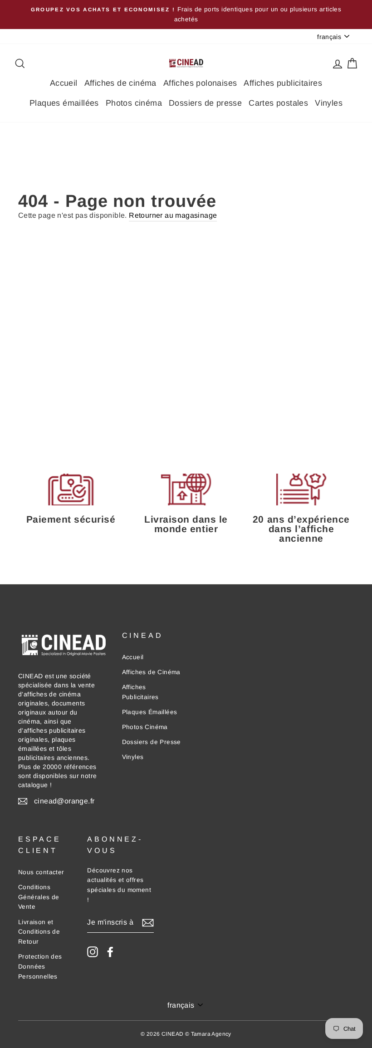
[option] (186, 14)
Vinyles (329, 103)
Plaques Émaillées (149, 712)
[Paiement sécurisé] (70, 489)
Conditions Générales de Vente (38, 897)
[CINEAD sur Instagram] (92, 951)
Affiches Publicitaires (140, 692)
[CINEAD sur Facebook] (110, 951)
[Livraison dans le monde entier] (186, 489)
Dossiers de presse (205, 103)
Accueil (64, 83)
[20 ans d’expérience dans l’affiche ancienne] (301, 489)
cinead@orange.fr (64, 801)
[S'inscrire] (148, 922)
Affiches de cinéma (120, 83)
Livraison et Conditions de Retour (39, 932)
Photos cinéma (134, 103)
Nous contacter (41, 872)
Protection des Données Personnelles (40, 966)
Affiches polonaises (200, 83)
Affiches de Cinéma (151, 672)
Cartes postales (278, 103)
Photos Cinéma (145, 727)
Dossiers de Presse (151, 742)
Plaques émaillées (64, 103)
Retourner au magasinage (173, 215)
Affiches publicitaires (283, 83)
